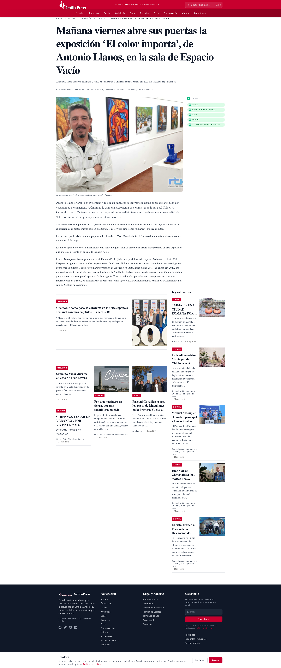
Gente (132, 13)
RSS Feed (105, 644)
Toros (156, 13)
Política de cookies (92, 664)
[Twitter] (65, 627)
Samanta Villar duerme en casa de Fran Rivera (72, 375)
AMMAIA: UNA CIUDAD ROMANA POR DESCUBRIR (183, 311)
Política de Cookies (152, 611)
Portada (79, 13)
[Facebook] (60, 627)
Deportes (144, 13)
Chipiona (101, 18)
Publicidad (190, 634)
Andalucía (120, 13)
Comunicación (171, 13)
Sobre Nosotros (150, 599)
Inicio (59, 18)
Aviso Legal (148, 620)
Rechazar (199, 660)
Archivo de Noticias (110, 640)
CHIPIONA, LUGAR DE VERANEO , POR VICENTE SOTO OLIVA (73, 422)
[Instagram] (70, 627)
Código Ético (149, 603)
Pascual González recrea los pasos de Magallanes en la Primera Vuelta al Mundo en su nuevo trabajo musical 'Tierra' (148, 409)
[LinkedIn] (75, 627)
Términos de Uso (151, 615)
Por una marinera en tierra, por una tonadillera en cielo (108, 405)
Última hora (93, 13)
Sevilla (107, 13)
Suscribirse (203, 619)
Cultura (186, 13)
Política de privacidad (204, 628)
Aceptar (216, 660)
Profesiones (200, 13)
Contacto (147, 624)
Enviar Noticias (192, 643)
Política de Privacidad (153, 607)
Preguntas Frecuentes (196, 638)
